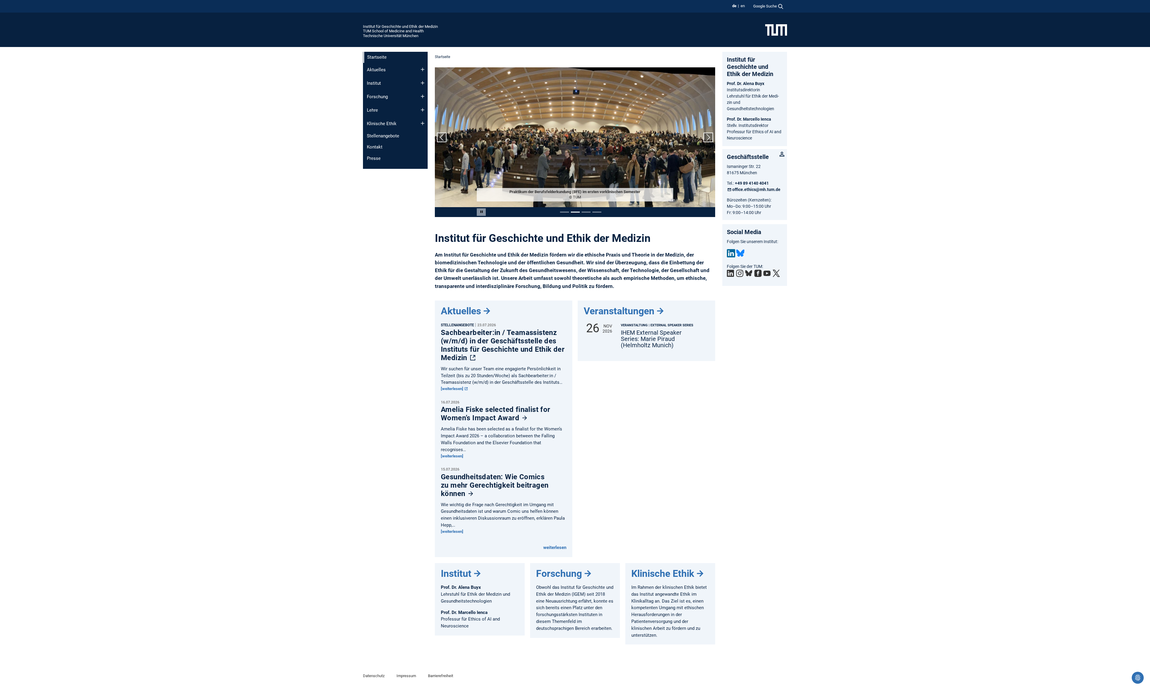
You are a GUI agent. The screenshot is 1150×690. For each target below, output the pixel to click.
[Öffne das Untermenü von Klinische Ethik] (422, 123)
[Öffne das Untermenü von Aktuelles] (422, 69)
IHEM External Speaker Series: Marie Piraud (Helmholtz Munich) (651, 339)
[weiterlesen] (452, 388)
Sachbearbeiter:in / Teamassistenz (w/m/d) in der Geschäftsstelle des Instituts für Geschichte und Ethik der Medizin (503, 345)
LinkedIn (731, 253)
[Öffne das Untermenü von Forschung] (422, 96)
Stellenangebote (383, 136)
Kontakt (374, 147)
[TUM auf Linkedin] (730, 273)
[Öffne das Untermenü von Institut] (422, 83)
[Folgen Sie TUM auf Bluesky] (748, 273)
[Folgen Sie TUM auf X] (776, 273)
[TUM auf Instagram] (739, 273)
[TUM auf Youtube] (767, 273)
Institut (374, 83)
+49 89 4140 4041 (752, 183)
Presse (374, 158)
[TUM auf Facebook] (758, 273)
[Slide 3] (586, 212)
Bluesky (740, 253)
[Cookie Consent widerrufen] (1138, 678)
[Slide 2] (575, 212)
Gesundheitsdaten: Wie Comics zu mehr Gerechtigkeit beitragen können (494, 485)
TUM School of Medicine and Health (393, 31)
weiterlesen (554, 547)
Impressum (406, 676)
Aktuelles (376, 69)
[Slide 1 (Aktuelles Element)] (564, 212)
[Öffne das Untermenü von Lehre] (422, 109)
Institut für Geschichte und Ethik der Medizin (400, 26)
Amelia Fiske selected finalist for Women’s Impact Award (495, 413)
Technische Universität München (390, 36)
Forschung (377, 96)
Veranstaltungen (619, 311)
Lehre (372, 110)
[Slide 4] (596, 212)
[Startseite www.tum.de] (776, 29)
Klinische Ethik (382, 123)
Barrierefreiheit (440, 676)
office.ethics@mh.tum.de (756, 189)
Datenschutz (374, 676)
